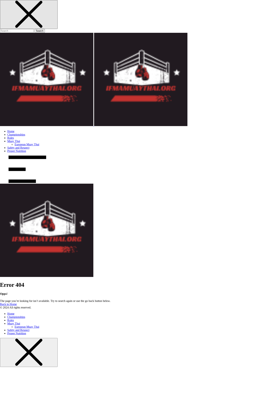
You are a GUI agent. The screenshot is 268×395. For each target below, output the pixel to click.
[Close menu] (29, 14)
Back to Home (8, 304)
